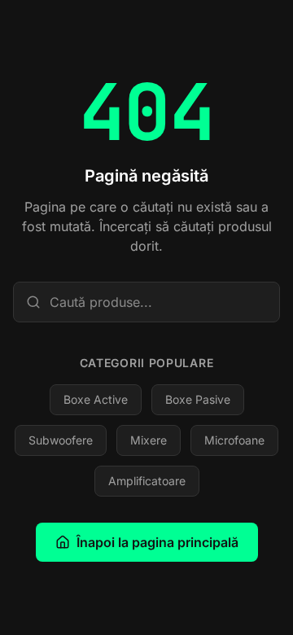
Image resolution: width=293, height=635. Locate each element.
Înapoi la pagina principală (157, 542)
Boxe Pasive (197, 399)
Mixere (148, 440)
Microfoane (234, 440)
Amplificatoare (147, 481)
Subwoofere (60, 440)
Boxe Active (95, 399)
